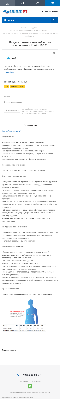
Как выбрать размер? (11, 131)
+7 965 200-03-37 (50, 11)
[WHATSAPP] (30, 386)
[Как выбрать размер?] (24, 314)
